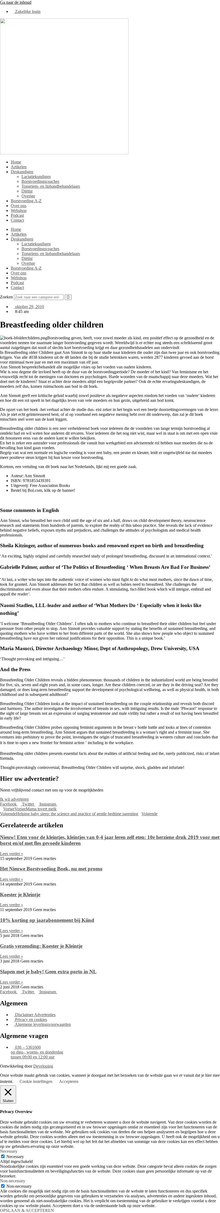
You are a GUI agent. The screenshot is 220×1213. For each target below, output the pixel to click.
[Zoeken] (68, 297)
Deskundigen (22, 171)
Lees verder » (11, 853)
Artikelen (19, 167)
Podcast (17, 215)
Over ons (18, 205)
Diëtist (26, 191)
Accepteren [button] (68, 1081)
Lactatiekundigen (36, 176)
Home (16, 162)
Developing (43, 1066)
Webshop (19, 210)
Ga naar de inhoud (15, 2)
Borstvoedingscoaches (40, 181)
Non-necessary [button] (12, 1181)
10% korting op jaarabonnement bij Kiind (47, 920)
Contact (17, 220)
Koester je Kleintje (20, 894)
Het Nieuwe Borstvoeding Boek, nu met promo (51, 869)
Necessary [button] (8, 1151)
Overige (28, 196)
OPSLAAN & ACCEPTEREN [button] (27, 1210)
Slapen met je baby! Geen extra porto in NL (48, 971)
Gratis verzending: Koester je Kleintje (41, 946)
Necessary (15, 1156)
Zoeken (6, 297)
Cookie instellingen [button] (36, 1081)
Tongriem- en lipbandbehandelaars (50, 186)
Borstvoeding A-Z (26, 200)
